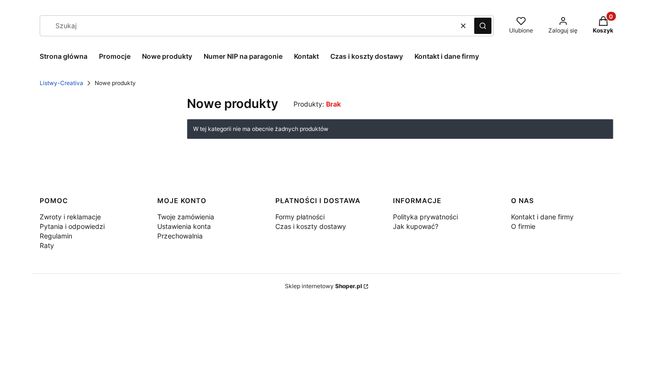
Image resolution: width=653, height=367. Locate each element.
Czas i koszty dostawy (310, 226)
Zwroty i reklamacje (70, 217)
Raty (47, 245)
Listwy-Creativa (61, 82)
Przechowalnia (180, 236)
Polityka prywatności (425, 217)
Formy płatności (300, 217)
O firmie (523, 226)
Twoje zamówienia (185, 217)
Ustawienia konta (184, 226)
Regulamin (56, 236)
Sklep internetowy (323, 286)
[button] (482, 26)
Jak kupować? (415, 226)
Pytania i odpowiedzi (72, 226)
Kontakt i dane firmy (542, 217)
